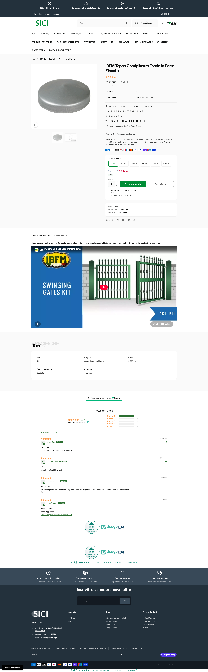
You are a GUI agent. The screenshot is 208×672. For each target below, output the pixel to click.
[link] (45, 14)
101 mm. (166, 164)
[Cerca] (127, 23)
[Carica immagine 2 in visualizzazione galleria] (71, 137)
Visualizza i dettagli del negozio (121, 196)
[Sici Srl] (39, 616)
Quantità (110, 179)
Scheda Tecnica (60, 235)
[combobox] (104, 23)
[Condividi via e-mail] (128, 220)
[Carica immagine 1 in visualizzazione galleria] (57, 137)
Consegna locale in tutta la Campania (86, 8)
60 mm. (145, 164)
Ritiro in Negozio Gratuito (49, 8)
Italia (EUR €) (164, 14)
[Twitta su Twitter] (118, 220)
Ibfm (39, 361)
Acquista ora (160, 184)
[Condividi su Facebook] (113, 220)
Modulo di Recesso (12, 667)
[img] (46, 439)
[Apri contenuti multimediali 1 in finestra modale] (64, 96)
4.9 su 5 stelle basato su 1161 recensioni (108, 562)
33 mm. (113, 164)
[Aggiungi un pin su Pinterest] (123, 220)
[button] (172, 23)
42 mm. (124, 164)
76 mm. (155, 164)
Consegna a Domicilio (85, 578)
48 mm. (134, 164)
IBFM (116, 206)
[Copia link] (134, 220)
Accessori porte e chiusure (93, 361)
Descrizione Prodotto (41, 235)
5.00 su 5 (83, 420)
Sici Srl (155, 664)
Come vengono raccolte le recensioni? (56, 515)
